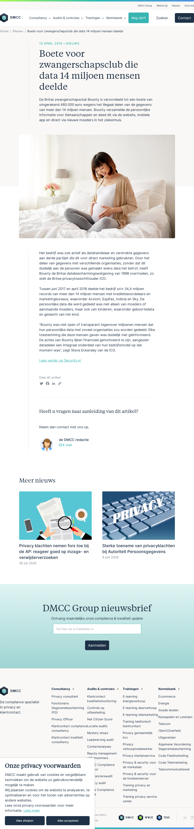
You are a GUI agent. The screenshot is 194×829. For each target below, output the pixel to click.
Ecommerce (166, 696)
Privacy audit (96, 783)
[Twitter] (41, 384)
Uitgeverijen (167, 737)
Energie (163, 703)
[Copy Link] (59, 384)
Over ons (189, 5)
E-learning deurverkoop (140, 708)
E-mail (67, 445)
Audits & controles (66, 18)
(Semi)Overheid (169, 730)
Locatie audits (97, 726)
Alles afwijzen (24, 820)
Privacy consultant (65, 696)
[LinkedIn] (53, 384)
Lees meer (31, 810)
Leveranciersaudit (100, 776)
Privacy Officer (62, 719)
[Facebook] (47, 384)
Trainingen (92, 18)
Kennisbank (114, 18)
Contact (184, 18)
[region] (47, 793)
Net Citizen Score (100, 719)
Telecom (164, 724)
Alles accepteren (67, 820)
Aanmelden (97, 645)
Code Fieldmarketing (173, 755)
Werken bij (161, 5)
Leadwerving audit (100, 740)
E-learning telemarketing (140, 715)
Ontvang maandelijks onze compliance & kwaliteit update (97, 618)
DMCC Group (145, 5)
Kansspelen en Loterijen (175, 717)
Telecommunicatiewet (174, 769)
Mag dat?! (138, 18)
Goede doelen (168, 710)
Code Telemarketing (172, 762)
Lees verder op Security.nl (60, 360)
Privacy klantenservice (139, 755)
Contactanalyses (99, 746)
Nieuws (176, 5)
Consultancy (38, 18)
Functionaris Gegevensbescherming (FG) (68, 707)
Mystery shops (97, 733)
